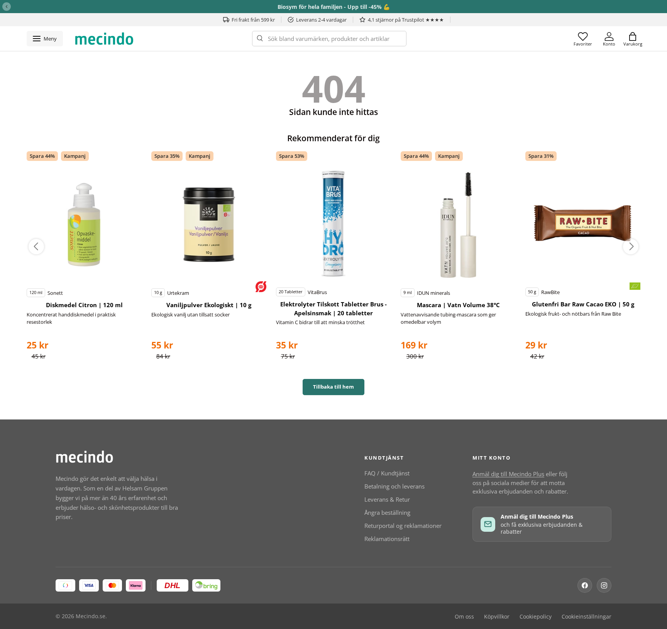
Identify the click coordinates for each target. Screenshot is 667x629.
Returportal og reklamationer (403, 525)
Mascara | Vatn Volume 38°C (458, 305)
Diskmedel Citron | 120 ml (84, 305)
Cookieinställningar (586, 616)
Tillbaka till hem (333, 386)
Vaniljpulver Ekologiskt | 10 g (208, 305)
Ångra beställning (387, 512)
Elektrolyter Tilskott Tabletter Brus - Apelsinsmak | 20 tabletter (333, 308)
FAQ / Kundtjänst (387, 473)
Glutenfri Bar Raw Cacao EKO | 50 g (583, 304)
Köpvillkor (497, 616)
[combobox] (329, 38)
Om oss (464, 616)
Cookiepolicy (536, 616)
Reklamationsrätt (387, 538)
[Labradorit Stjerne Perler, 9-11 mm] (84, 224)
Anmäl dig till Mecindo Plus (508, 474)
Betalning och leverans (394, 486)
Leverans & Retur (387, 499)
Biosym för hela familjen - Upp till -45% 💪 (334, 6)
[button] (632, 38)
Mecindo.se (90, 616)
